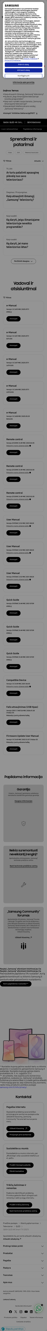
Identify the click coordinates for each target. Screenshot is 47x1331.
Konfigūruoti (23, 76)
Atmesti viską (23, 70)
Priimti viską (23, 65)
